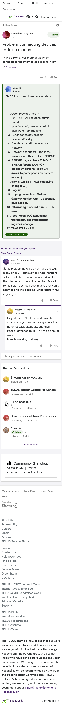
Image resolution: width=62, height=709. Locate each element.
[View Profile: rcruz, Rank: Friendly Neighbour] (6, 262)
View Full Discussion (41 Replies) (19, 248)
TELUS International (14, 616)
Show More (11, 67)
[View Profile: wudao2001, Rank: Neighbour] (6, 35)
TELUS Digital (10, 612)
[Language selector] (29, 17)
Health (35, 3)
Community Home (10, 491)
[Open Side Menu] (4, 17)
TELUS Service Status (16, 541)
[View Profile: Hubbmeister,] (6, 404)
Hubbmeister (32, 408)
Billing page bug (21, 401)
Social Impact (9, 9)
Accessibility (9, 524)
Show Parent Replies (11, 253)
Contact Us (9, 552)
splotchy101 (31, 420)
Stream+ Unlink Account (26, 377)
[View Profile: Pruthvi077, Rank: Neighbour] (10, 311)
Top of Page (29, 491)
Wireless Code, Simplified (18, 597)
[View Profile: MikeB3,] (6, 392)
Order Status (10, 573)
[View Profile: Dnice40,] (8, 89)
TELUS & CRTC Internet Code (21, 584)
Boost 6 (16, 428)
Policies (6, 537)
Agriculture (49, 3)
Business (21, 3)
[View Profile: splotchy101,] (6, 418)
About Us (8, 520)
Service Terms (10, 569)
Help (4, 496)
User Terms (9, 565)
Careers (6, 528)
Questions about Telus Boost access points (34, 416)
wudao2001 (17, 33)
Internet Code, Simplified (17, 588)
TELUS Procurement (15, 620)
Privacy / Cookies (13, 601)
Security (7, 605)
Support (7, 548)
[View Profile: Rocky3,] (6, 430)
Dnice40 (17, 87)
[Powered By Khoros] (31, 504)
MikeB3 (29, 394)
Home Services (11, 25)
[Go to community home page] (16, 16)
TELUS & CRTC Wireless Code (21, 593)
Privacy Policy (46, 491)
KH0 (26, 381)
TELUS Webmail (12, 625)
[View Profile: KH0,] (6, 379)
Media (5, 532)
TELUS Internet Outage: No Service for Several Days (33, 390)
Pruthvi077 (20, 309)
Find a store (9, 560)
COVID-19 (8, 577)
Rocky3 (26, 436)
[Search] (37, 17)
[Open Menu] (58, 25)
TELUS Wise (10, 629)
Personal (7, 3)
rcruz (13, 260)
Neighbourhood (12, 556)
